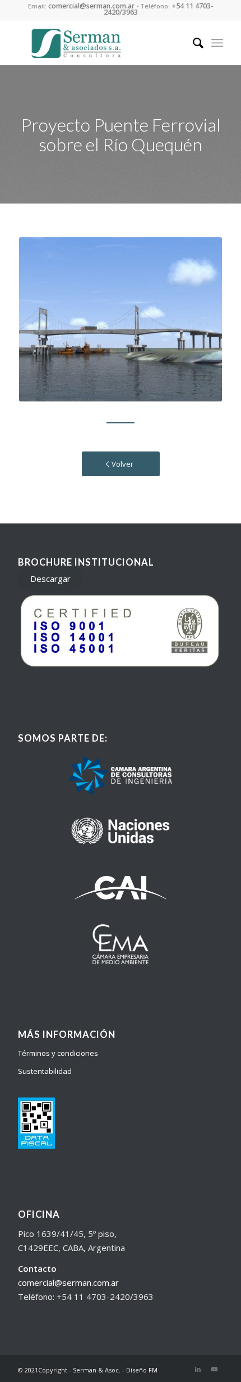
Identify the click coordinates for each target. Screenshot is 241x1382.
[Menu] (217, 42)
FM (153, 1370)
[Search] (192, 42)
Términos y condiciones (58, 1053)
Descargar (50, 578)
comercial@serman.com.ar (68, 1282)
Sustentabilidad (45, 1071)
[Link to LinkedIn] (197, 1369)
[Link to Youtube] (214, 1369)
